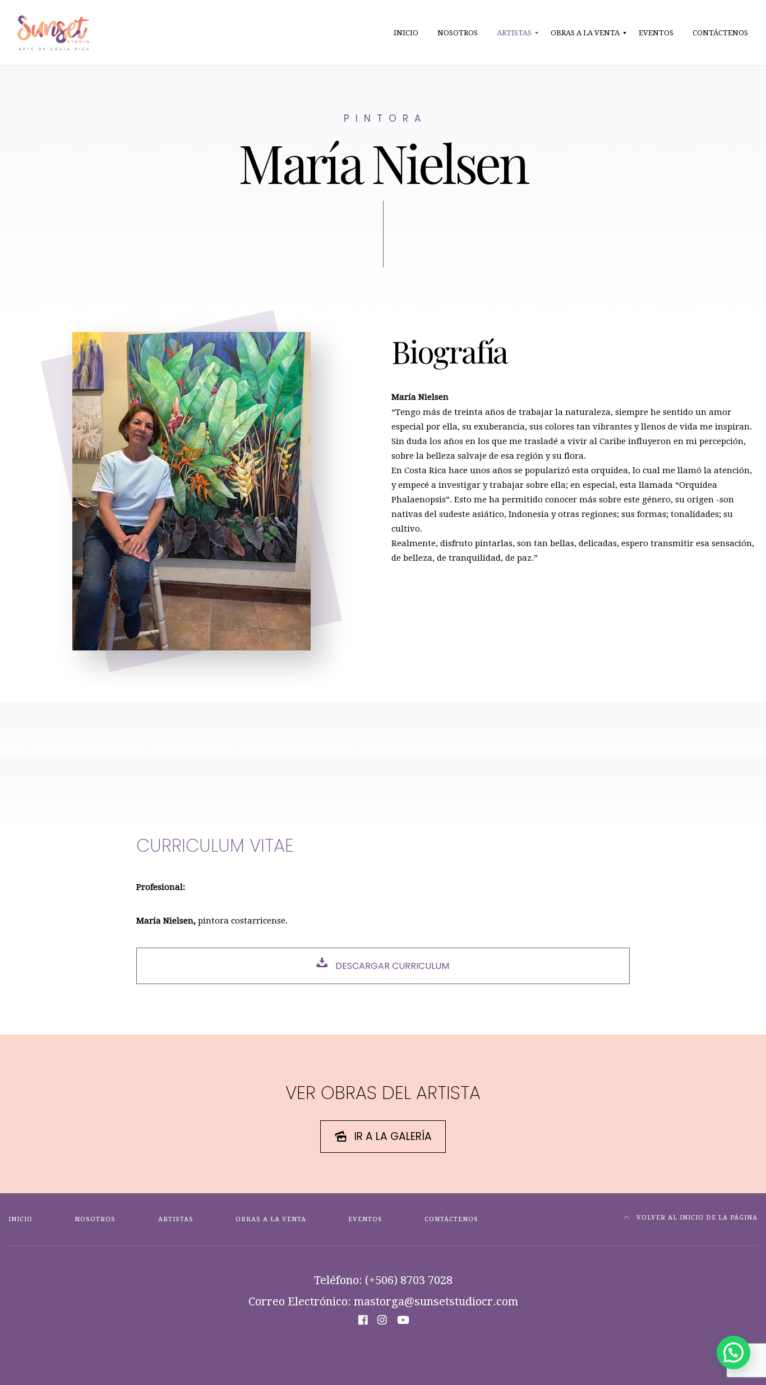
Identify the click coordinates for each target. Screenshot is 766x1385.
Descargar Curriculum (391, 965)
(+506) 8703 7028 (409, 1280)
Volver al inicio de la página (696, 1217)
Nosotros (95, 1219)
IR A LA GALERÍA (393, 1136)
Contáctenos (451, 1219)
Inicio (20, 1219)
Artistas (175, 1219)
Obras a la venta (271, 1219)
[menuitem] (406, 33)
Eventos (365, 1219)
